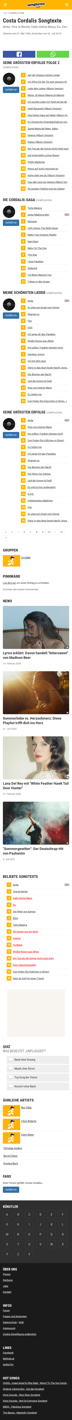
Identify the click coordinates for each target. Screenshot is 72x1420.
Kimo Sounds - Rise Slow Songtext (21, 1394)
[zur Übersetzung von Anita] (67, 214)
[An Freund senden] (53, 54)
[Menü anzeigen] (5, 4)
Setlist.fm (8, 1364)
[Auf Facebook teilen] (19, 54)
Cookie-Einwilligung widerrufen (19, 1334)
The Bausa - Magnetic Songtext (20, 1412)
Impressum (9, 1328)
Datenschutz (10, 1322)
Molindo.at (8, 1358)
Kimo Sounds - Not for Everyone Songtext (25, 1400)
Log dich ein (9, 582)
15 (61, 532)
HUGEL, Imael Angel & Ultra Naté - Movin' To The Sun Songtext (36, 1383)
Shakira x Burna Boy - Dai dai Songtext (23, 1389)
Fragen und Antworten (15, 1316)
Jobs (5, 1286)
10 (49, 532)
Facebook (8, 1352)
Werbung (8, 1280)
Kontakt (7, 1292)
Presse (7, 1274)
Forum (6, 1310)
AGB (21, 1322)
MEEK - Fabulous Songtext (17, 1406)
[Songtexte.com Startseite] (36, 4)
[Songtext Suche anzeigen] (66, 4)
